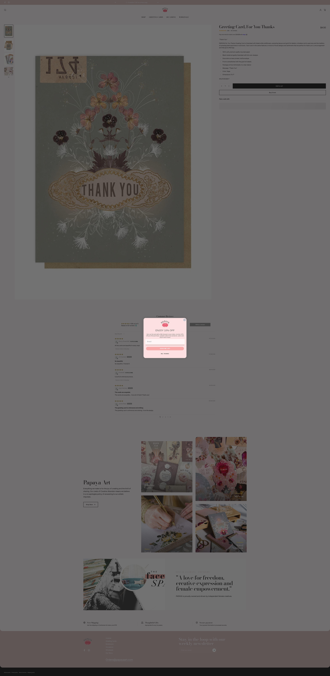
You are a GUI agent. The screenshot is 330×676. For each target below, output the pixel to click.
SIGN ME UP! (165, 348)
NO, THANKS (165, 353)
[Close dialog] (185, 320)
